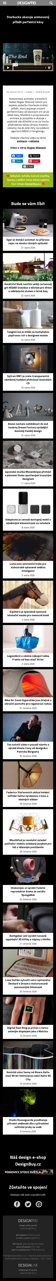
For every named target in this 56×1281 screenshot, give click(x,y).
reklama (34, 141)
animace (22, 141)
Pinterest (39, 1204)
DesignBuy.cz (33, 184)
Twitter (28, 1204)
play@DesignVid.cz (31, 1237)
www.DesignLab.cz (28, 1272)
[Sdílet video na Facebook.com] (17, 154)
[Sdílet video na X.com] (34, 154)
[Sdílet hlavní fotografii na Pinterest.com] (34, 160)
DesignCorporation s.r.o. (15, 1255)
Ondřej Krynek (43, 92)
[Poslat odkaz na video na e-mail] (28, 165)
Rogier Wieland (36, 148)
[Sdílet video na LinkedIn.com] (17, 160)
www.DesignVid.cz (28, 1228)
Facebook (17, 1204)
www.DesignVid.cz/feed (33, 1243)
